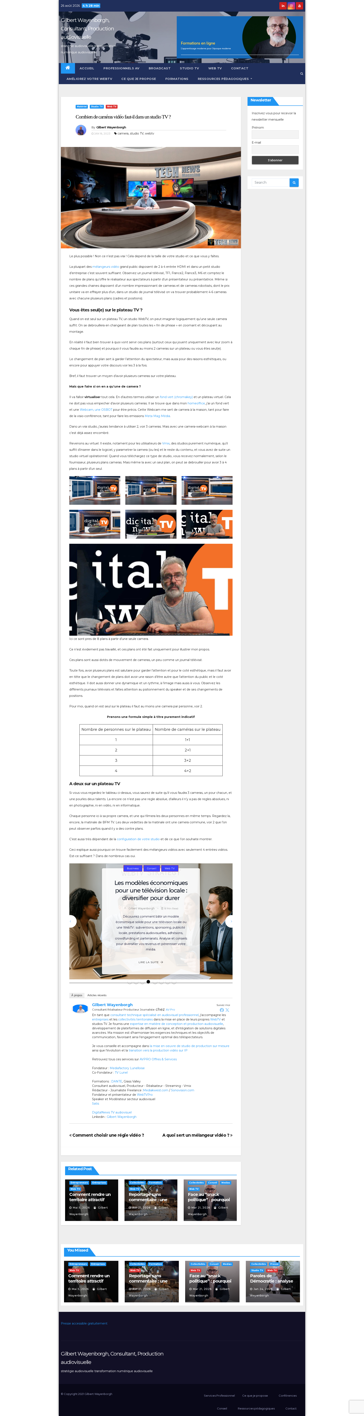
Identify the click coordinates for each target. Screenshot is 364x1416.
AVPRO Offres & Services (158, 1059)
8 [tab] (174, 982)
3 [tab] (142, 982)
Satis (95, 1103)
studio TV (136, 133)
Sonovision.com (182, 1090)
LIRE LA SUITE (149, 958)
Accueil (87, 68)
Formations (177, 79)
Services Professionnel (219, 1395)
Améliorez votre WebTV (89, 79)
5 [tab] (155, 981)
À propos (76, 995)
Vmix (166, 443)
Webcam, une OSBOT (96, 410)
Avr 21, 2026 (141, 1207)
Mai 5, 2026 (81, 1207)
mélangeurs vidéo (105, 267)
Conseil (149, 871)
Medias (153, 879)
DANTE (116, 1081)
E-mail (256, 142)
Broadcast (160, 68)
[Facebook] (221, 1009)
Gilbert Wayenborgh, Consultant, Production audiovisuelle (87, 28)
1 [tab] (130, 982)
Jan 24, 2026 (263, 1289)
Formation (155, 1182)
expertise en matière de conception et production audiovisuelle (176, 1024)
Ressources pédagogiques (224, 79)
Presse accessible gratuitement (84, 1323)
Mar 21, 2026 (200, 1207)
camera (123, 133)
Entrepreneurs (171, 871)
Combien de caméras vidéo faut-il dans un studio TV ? (123, 117)
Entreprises (133, 879)
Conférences (288, 1395)
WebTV (215, 1019)
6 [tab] (161, 982)
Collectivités (128, 871)
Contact (240, 68)
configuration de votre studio (138, 839)
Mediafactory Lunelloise (127, 1068)
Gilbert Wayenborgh (111, 127)
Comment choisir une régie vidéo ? (108, 1135)
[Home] (68, 68)
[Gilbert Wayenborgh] (80, 1008)
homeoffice (196, 403)
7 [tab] (168, 982)
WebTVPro (145, 1095)
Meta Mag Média (157, 416)
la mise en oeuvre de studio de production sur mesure (189, 1046)
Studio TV (189, 68)
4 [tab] (149, 982)
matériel (82, 106)
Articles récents (97, 995)
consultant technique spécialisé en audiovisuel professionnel (154, 1015)
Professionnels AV (121, 68)
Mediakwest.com (155, 1090)
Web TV (215, 68)
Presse (274, 1264)
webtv (149, 133)
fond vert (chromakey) (176, 397)
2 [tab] (136, 982)
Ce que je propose (138, 79)
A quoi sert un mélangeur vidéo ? (196, 1135)
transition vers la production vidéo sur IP (158, 1050)
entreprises (100, 1019)
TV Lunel (121, 1072)
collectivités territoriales (135, 1019)
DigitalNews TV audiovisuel (112, 1112)
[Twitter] (227, 1009)
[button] (301, 73)
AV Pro (170, 1009)
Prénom (258, 127)
